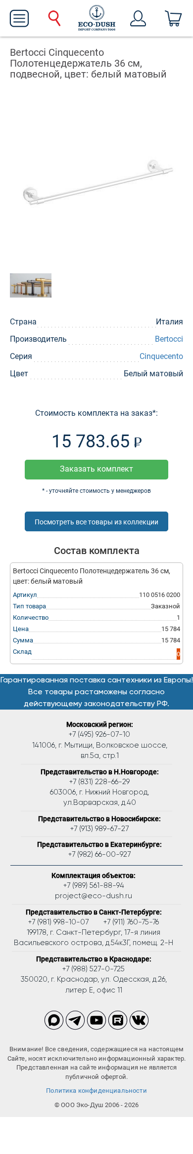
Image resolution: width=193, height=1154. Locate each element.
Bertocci (169, 339)
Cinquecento (161, 356)
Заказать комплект (96, 469)
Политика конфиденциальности (96, 1090)
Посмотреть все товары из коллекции (96, 522)
